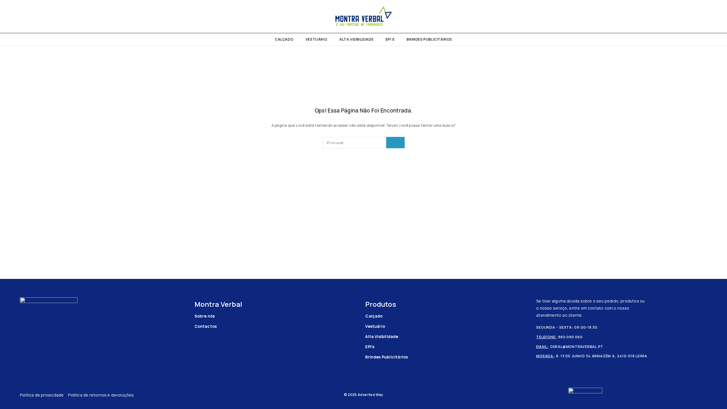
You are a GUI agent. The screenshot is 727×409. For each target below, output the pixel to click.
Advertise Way (370, 394)
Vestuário (316, 39)
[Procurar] (706, 16)
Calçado (284, 39)
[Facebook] (10, 16)
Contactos (206, 326)
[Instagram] (20, 16)
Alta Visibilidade (356, 39)
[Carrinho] (716, 16)
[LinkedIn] (29, 16)
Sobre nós (205, 316)
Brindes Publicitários (429, 39)
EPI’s (390, 39)
